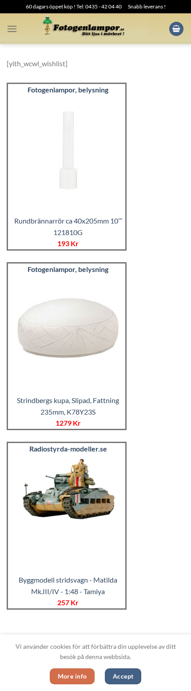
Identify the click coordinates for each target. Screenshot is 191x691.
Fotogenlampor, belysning (68, 89)
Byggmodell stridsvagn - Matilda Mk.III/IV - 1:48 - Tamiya (68, 585)
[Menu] (12, 29)
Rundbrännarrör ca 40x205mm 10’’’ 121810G (68, 226)
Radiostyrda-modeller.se (68, 448)
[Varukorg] (176, 29)
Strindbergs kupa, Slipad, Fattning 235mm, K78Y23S (68, 406)
